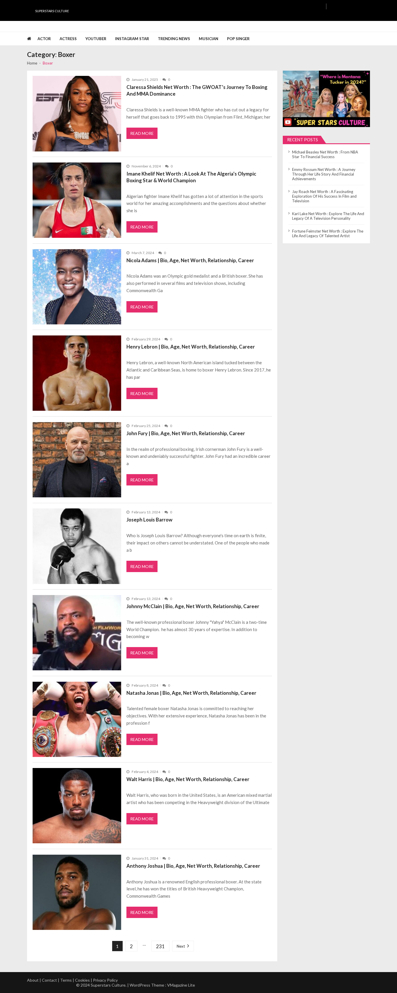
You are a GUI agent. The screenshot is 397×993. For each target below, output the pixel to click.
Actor (44, 38)
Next (181, 946)
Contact (49, 980)
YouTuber (95, 38)
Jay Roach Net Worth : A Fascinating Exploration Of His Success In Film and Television (324, 196)
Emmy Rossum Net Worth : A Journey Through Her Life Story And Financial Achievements (323, 174)
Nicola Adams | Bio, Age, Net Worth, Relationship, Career (190, 260)
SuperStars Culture (52, 11)
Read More (142, 133)
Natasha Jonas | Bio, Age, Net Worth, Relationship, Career (191, 693)
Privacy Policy (105, 980)
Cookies (82, 980)
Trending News (174, 38)
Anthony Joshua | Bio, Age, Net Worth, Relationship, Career (193, 866)
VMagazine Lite (181, 985)
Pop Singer (238, 38)
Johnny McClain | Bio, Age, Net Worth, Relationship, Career (192, 606)
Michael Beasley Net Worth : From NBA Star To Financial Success (325, 154)
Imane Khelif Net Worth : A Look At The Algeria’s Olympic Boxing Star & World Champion (191, 177)
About (33, 980)
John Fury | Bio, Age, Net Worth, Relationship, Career (185, 433)
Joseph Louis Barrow (149, 520)
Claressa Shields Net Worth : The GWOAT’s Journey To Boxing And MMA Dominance (196, 90)
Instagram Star (132, 38)
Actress (68, 38)
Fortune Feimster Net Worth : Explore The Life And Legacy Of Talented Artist (327, 233)
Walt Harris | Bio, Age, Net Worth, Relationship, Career (187, 779)
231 (160, 946)
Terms (66, 980)
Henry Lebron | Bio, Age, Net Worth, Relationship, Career (190, 347)
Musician (208, 38)
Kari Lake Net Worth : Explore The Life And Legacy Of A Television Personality (328, 216)
